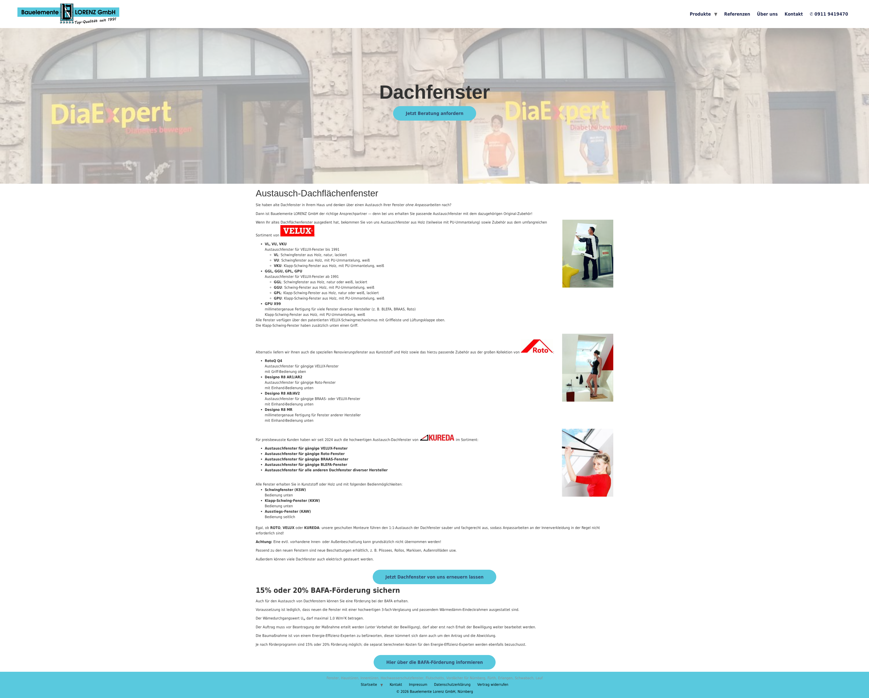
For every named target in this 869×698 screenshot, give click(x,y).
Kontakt (794, 14)
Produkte (700, 14)
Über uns (767, 14)
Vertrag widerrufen (492, 684)
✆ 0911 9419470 (829, 14)
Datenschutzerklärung (452, 684)
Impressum (418, 684)
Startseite (369, 684)
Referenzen (737, 14)
